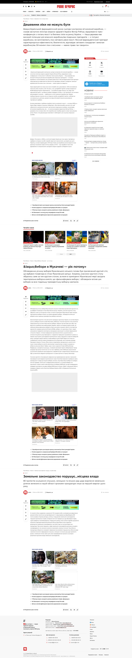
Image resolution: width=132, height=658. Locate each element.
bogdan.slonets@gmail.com (67, 624)
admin (29, 51)
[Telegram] (34, 6)
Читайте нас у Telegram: (95, 83)
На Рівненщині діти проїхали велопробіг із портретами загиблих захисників (97, 246)
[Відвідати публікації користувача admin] (25, 51)
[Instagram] (90, 73)
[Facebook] (90, 65)
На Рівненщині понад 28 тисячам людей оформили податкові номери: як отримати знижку (94, 129)
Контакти (108, 1)
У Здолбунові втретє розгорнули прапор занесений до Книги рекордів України (53, 205)
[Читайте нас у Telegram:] (86, 83)
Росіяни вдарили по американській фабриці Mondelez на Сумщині (49, 207)
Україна (30, 242)
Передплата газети (98, 1)
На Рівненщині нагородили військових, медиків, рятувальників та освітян (54, 246)
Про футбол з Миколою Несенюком (102, 15)
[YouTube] (29, 6)
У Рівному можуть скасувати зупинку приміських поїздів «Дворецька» (51, 210)
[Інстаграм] (32, 6)
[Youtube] (101, 73)
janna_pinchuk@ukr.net (69, 625)
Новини (26, 21)
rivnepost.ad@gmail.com (61, 627)
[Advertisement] (55, 127)
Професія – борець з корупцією (38, 15)
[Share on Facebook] (25, 65)
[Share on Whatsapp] (25, 71)
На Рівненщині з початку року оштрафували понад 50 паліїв (48, 212)
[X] (26, 6)
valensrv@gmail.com (66, 622)
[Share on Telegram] (25, 74)
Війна (69, 242)
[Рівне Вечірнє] (25, 649)
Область (52, 242)
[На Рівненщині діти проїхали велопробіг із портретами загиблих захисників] (98, 237)
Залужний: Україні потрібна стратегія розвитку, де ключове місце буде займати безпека (33, 246)
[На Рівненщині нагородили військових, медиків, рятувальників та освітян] (55, 237)
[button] (102, 6)
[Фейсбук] (23, 6)
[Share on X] (25, 68)
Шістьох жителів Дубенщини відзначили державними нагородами (49, 214)
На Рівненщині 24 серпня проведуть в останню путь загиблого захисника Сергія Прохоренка (77, 246)
